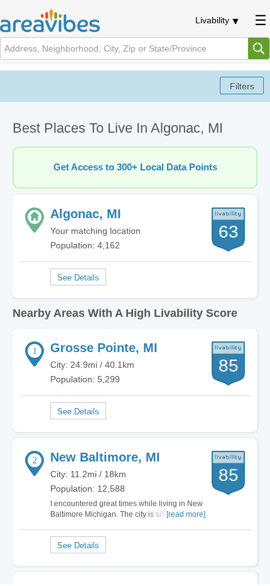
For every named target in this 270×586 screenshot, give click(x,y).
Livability (212, 20)
